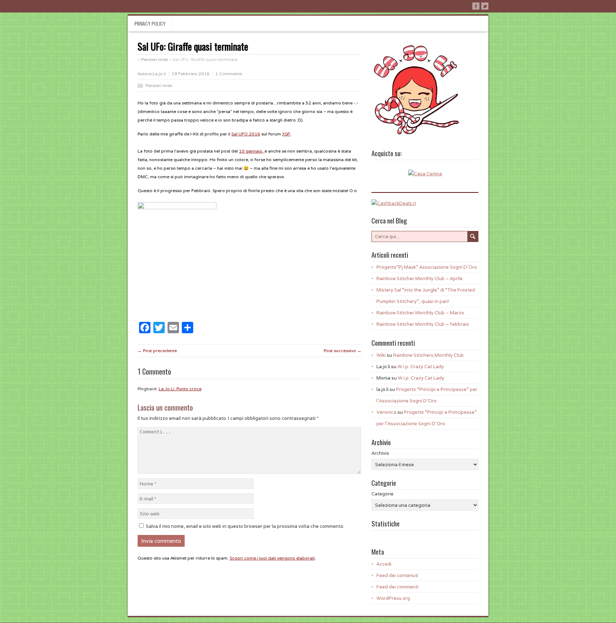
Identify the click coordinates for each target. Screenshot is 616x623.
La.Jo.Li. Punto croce (180, 388)
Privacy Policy (149, 23)
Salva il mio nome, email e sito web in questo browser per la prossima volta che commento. (245, 526)
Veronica (386, 412)
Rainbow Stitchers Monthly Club (428, 355)
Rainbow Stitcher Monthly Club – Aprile (419, 279)
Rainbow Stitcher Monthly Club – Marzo (420, 313)
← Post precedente (157, 350)
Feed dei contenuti (397, 575)
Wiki (381, 355)
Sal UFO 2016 (245, 134)
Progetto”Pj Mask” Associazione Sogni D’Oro (426, 267)
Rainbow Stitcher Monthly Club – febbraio (422, 324)
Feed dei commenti (397, 587)
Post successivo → (342, 350)
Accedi (383, 564)
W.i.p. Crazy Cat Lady (420, 367)
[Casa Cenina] (425, 174)
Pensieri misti (158, 85)
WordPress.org (393, 598)
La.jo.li (159, 73)
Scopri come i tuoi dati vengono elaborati (272, 558)
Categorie (382, 494)
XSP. (286, 134)
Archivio (380, 453)
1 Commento (228, 73)
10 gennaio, (252, 151)
